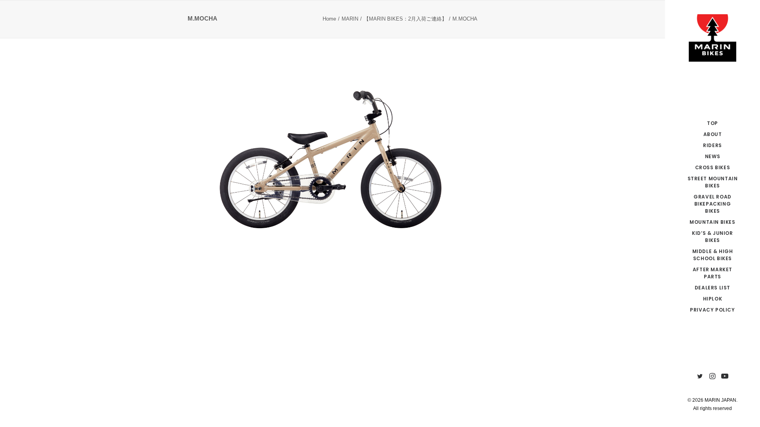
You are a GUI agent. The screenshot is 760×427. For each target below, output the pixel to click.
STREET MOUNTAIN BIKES (713, 182)
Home (329, 19)
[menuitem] (712, 123)
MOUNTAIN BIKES (712, 222)
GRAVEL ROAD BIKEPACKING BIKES (713, 203)
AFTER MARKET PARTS (712, 273)
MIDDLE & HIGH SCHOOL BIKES (712, 255)
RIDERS (712, 145)
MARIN (350, 19)
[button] (700, 376)
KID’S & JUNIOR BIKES (712, 237)
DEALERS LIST (712, 287)
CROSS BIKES (712, 167)
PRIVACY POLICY (712, 309)
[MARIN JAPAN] (712, 38)
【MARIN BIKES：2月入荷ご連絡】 (405, 19)
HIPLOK (712, 298)
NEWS (712, 156)
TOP (712, 123)
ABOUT (712, 134)
